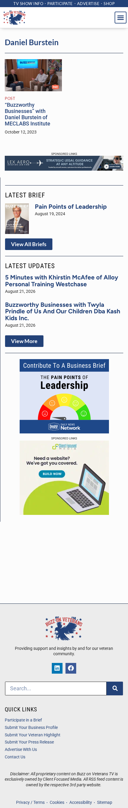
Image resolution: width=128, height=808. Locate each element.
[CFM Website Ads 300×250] (64, 513)
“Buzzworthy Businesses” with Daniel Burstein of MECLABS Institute (27, 114)
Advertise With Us (21, 749)
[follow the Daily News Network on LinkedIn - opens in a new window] (57, 668)
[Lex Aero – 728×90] (64, 169)
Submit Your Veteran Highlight (32, 735)
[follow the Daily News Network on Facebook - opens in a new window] (70, 668)
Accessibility (80, 802)
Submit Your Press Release (29, 742)
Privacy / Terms (30, 802)
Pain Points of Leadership (71, 206)
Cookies (57, 802)
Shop (109, 3)
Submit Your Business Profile (31, 727)
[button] (121, 17)
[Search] (115, 688)
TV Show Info (28, 3)
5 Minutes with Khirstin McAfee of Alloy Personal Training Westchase (61, 280)
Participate (60, 3)
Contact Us (15, 757)
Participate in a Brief (23, 720)
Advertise (88, 3)
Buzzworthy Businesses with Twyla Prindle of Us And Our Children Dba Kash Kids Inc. (62, 311)
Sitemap (104, 802)
